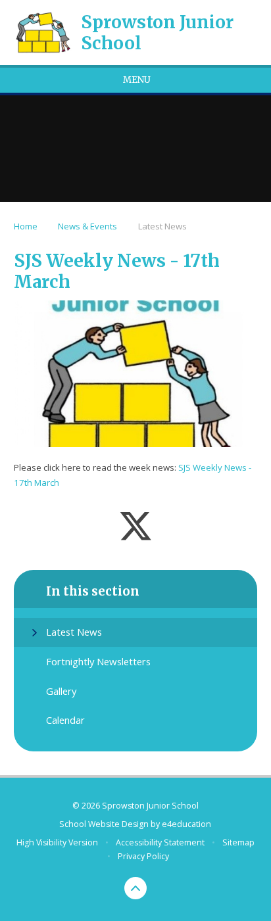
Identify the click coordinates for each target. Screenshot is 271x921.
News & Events (87, 226)
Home (25, 226)
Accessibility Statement (160, 842)
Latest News (162, 226)
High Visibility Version (57, 842)
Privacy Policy (143, 856)
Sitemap (238, 842)
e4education (186, 824)
